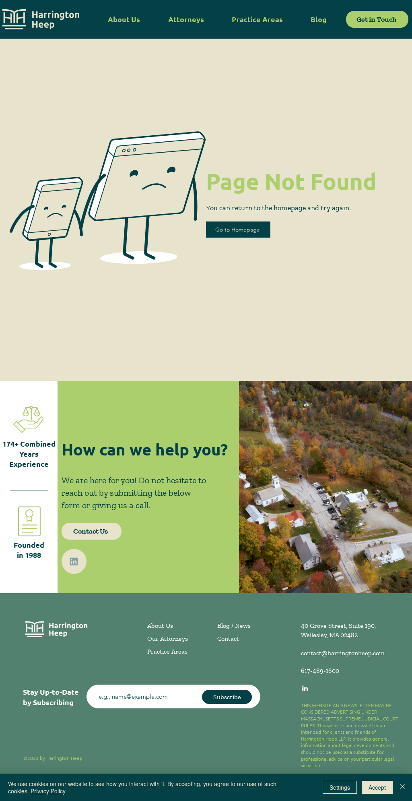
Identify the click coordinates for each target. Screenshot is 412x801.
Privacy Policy (48, 791)
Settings (340, 787)
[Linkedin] (74, 561)
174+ (10, 443)
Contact (228, 638)
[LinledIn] (305, 688)
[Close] (402, 787)
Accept (377, 787)
